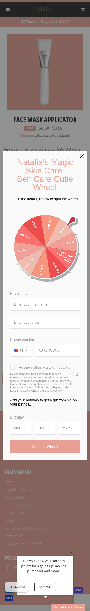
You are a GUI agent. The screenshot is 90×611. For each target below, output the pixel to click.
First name (18, 293)
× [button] (71, 552)
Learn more (45, 587)
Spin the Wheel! (45, 446)
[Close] (81, 156)
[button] (50, 607)
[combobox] (20, 350)
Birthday (17, 417)
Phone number (22, 339)
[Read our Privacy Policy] (77, 374)
